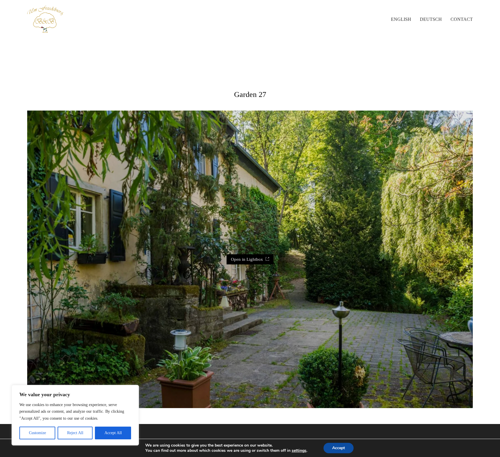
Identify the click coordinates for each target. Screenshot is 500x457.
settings (299, 450)
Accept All (113, 433)
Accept (338, 448)
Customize (37, 433)
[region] (75, 415)
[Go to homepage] (45, 19)
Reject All (75, 433)
